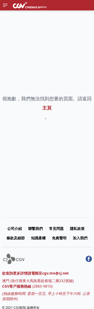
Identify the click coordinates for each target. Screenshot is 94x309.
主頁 (47, 107)
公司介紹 (14, 228)
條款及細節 (16, 237)
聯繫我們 (35, 228)
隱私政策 (77, 228)
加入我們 (80, 237)
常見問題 (56, 228)
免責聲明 (59, 237)
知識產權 (38, 237)
